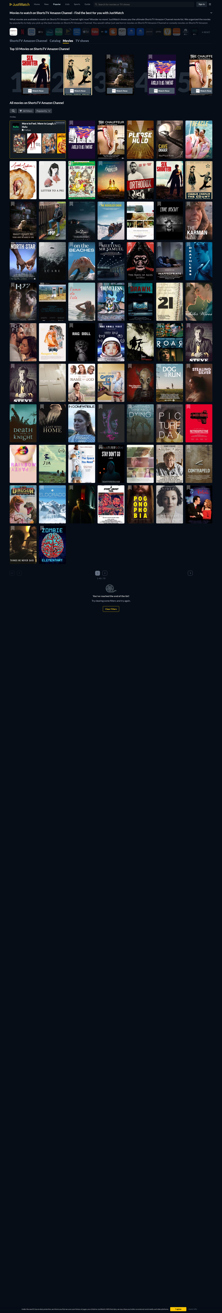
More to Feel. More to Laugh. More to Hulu (42, 125)
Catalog (55, 40)
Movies (68, 40)
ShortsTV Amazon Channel (28, 40)
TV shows (82, 40)
